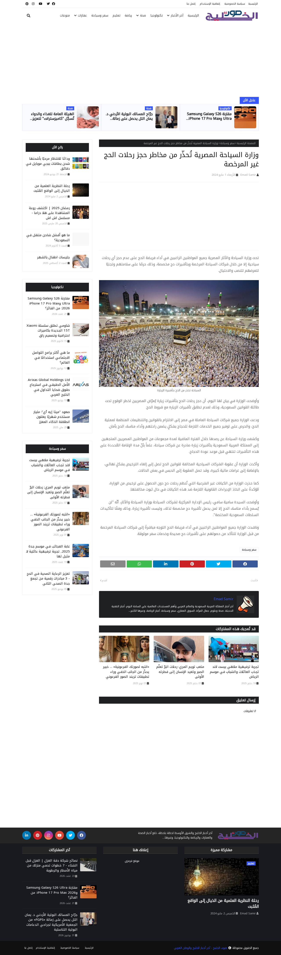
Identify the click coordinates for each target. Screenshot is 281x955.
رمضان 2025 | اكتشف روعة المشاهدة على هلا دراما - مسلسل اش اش (49, 213)
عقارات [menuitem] (82, 15)
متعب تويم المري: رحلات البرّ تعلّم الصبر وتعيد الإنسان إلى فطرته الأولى (180, 671)
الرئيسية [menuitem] (193, 15)
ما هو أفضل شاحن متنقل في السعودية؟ (48, 238)
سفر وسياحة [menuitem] (99, 15)
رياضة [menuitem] (128, 15)
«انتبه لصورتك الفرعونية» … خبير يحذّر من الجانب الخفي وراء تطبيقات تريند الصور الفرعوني (126, 671)
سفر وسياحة (227, 143)
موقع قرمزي (132, 861)
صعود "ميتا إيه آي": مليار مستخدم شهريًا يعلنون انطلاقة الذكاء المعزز (51, 417)
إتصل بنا (191, 3)
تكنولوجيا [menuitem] (156, 15)
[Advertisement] (140, 60)
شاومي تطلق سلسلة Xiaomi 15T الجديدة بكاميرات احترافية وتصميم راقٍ (48, 330)
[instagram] (33, 4)
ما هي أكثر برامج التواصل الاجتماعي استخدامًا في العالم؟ (51, 357)
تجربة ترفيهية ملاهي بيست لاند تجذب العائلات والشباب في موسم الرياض (234, 671)
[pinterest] (26, 4)
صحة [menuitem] (143, 15)
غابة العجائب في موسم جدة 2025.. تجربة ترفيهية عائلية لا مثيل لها (48, 551)
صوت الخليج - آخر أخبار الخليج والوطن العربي (200, 948)
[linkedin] (26, 835)
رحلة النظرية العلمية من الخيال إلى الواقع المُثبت (52, 188)
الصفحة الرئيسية (246, 143)
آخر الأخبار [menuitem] (177, 15)
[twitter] (48, 4)
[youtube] (40, 4)
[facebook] (53, 4)
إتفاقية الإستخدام (210, 3)
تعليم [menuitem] (116, 15)
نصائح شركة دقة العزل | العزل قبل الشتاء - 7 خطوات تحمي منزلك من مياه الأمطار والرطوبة (51, 865)
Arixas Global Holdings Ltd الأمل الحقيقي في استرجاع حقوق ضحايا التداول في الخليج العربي (49, 387)
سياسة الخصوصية (234, 3)
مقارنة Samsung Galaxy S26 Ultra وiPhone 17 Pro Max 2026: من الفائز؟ (209, 116)
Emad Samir (248, 175)
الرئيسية (253, 3)
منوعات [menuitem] (65, 15)
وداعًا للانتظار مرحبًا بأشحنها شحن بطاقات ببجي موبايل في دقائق (48, 163)
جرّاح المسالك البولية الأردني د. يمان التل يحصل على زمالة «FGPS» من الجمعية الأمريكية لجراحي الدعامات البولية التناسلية (129, 116)
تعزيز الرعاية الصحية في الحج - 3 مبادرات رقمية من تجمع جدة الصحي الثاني (48, 578)
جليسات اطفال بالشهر (53, 257)
